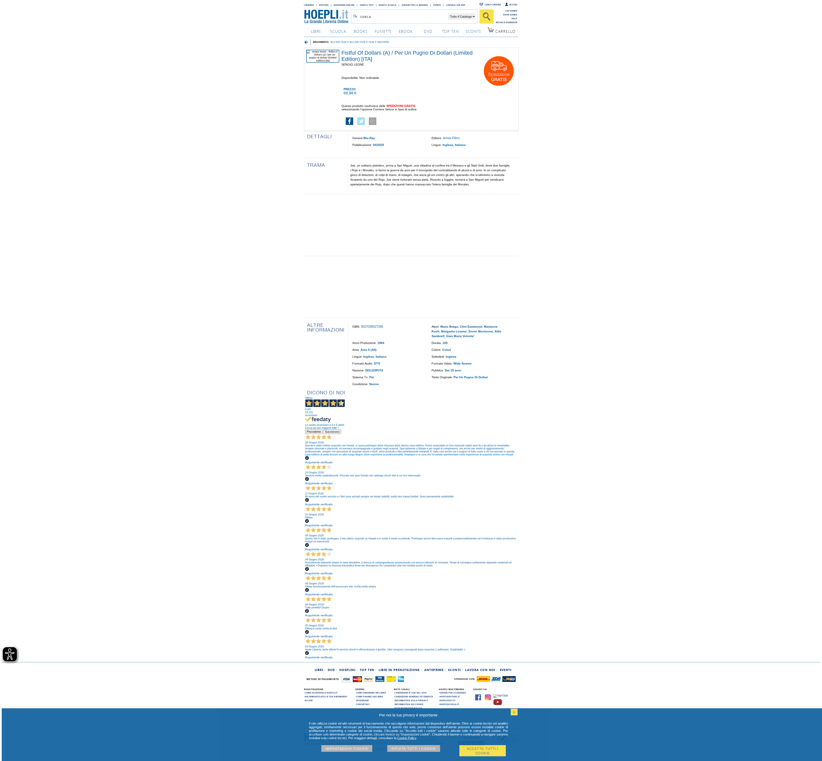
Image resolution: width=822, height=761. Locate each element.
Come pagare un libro (369, 696)
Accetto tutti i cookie (482, 750)
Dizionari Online (344, 5)
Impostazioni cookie (347, 748)
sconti (473, 31)
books (361, 31)
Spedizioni (362, 700)
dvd (428, 31)
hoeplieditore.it (449, 696)
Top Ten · (368, 670)
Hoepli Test (367, 5)
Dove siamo (510, 14)
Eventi (437, 5)
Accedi (513, 4)
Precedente (314, 431)
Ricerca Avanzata (506, 22)
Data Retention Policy (408, 708)
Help (514, 18)
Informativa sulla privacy (411, 700)
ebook (406, 31)
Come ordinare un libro (371, 692)
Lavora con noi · (481, 670)
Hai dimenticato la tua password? (326, 696)
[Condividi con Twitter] (361, 124)
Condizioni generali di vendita (414, 696)
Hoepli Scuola (387, 5)
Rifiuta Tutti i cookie (414, 748)
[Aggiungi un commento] (372, 124)
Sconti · (455, 670)
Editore (324, 5)
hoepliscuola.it (449, 704)
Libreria (309, 5)
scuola (338, 31)
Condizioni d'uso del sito (411, 692)
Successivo (332, 431)
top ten (450, 31)
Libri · (320, 670)
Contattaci (363, 704)
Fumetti (383, 31)
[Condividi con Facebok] (349, 124)
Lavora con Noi (455, 5)
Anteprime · (435, 670)
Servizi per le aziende (415, 5)
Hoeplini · (348, 670)
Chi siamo (511, 10)
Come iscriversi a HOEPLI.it (321, 692)
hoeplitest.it (447, 700)
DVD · (332, 670)
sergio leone (352, 64)
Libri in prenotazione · (400, 670)
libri (316, 31)
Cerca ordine (493, 4)
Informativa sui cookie (409, 704)
